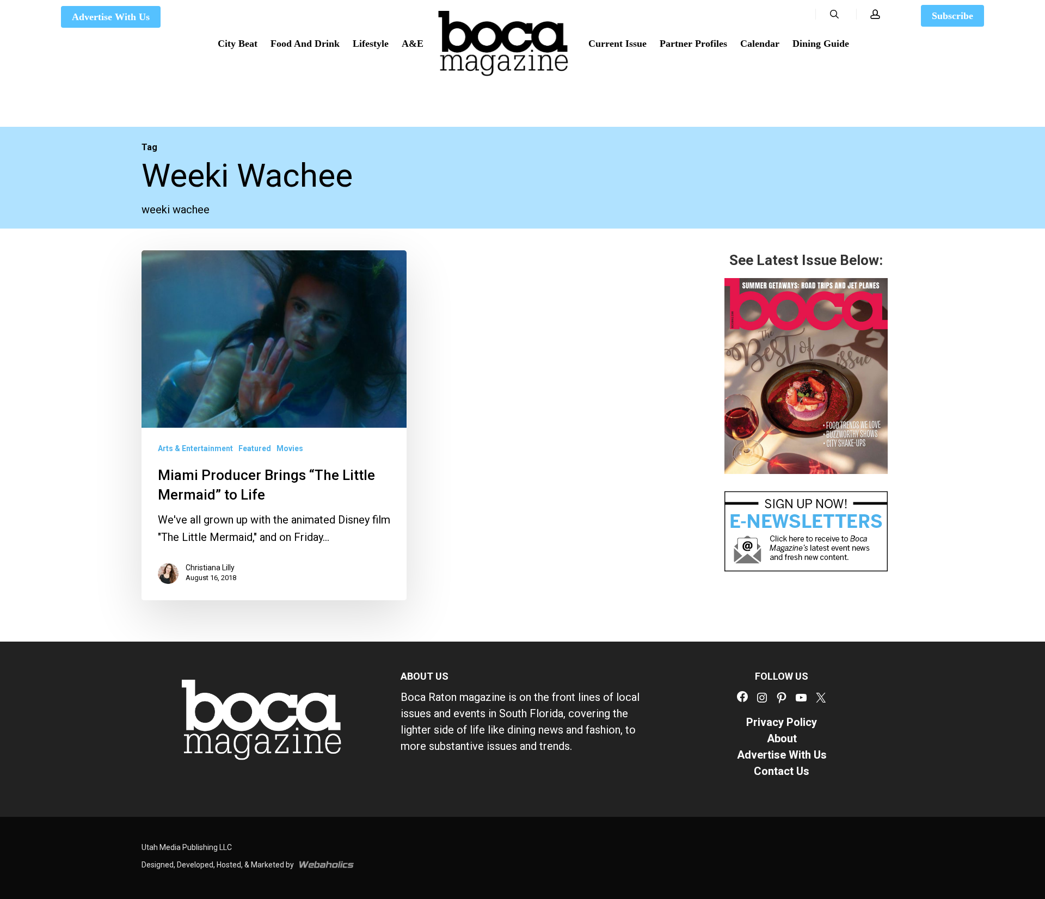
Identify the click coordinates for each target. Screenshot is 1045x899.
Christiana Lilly (210, 568)
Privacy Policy (781, 722)
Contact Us (781, 771)
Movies (289, 449)
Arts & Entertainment (195, 449)
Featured (254, 449)
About (782, 738)
